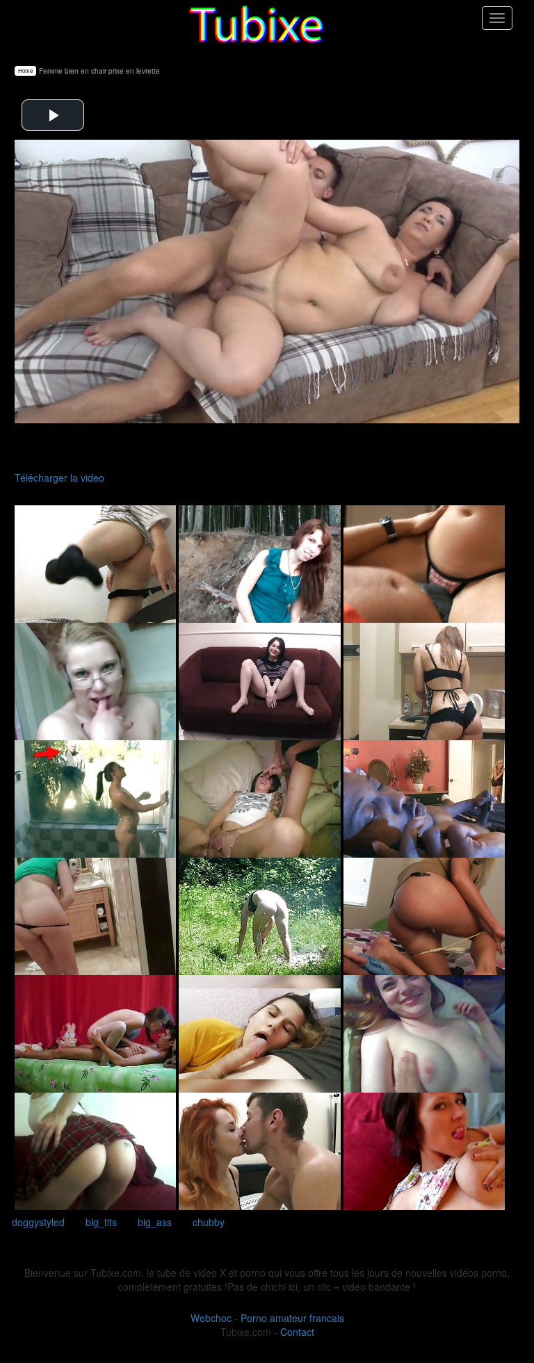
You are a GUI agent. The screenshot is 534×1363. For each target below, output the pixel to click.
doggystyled (38, 1222)
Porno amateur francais (292, 1318)
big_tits (101, 1222)
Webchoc (211, 1318)
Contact (297, 1332)
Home (25, 70)
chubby (209, 1222)
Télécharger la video (59, 477)
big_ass (155, 1222)
